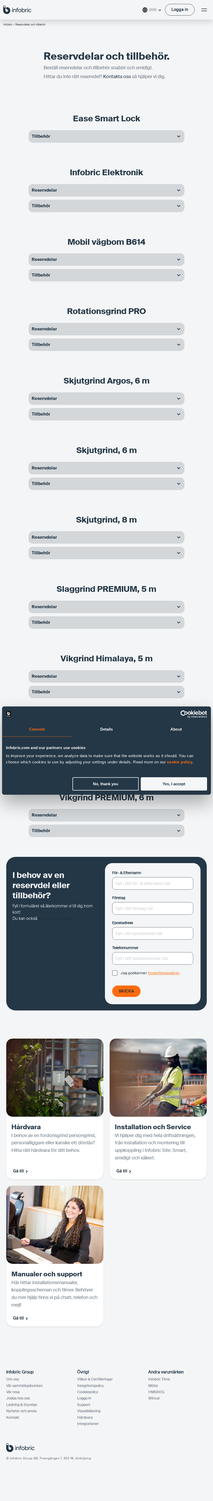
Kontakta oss (117, 76)
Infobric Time (159, 1379)
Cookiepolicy (87, 1392)
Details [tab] (106, 729)
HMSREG (156, 1392)
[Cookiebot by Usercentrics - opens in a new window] (184, 714)
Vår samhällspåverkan (24, 1385)
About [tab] (176, 729)
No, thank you (105, 784)
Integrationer (88, 1423)
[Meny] (204, 10)
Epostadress (122, 922)
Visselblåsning (89, 1411)
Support (83, 1404)
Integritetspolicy (90, 1385)
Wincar (154, 1398)
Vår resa (13, 1392)
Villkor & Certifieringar (95, 1379)
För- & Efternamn (126, 872)
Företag (118, 897)
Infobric (7, 24)
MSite (153, 1385)
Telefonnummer (125, 947)
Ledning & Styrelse (21, 1404)
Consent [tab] (37, 729)
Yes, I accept (174, 784)
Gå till (18, 1171)
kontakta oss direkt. (56, 918)
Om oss (12, 1379)
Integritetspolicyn (163, 973)
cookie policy (180, 762)
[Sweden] (17, 9)
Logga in (84, 1398)
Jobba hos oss (18, 1398)
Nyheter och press (21, 1411)
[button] (106, 136)
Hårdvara (85, 1417)
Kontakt (12, 1417)
